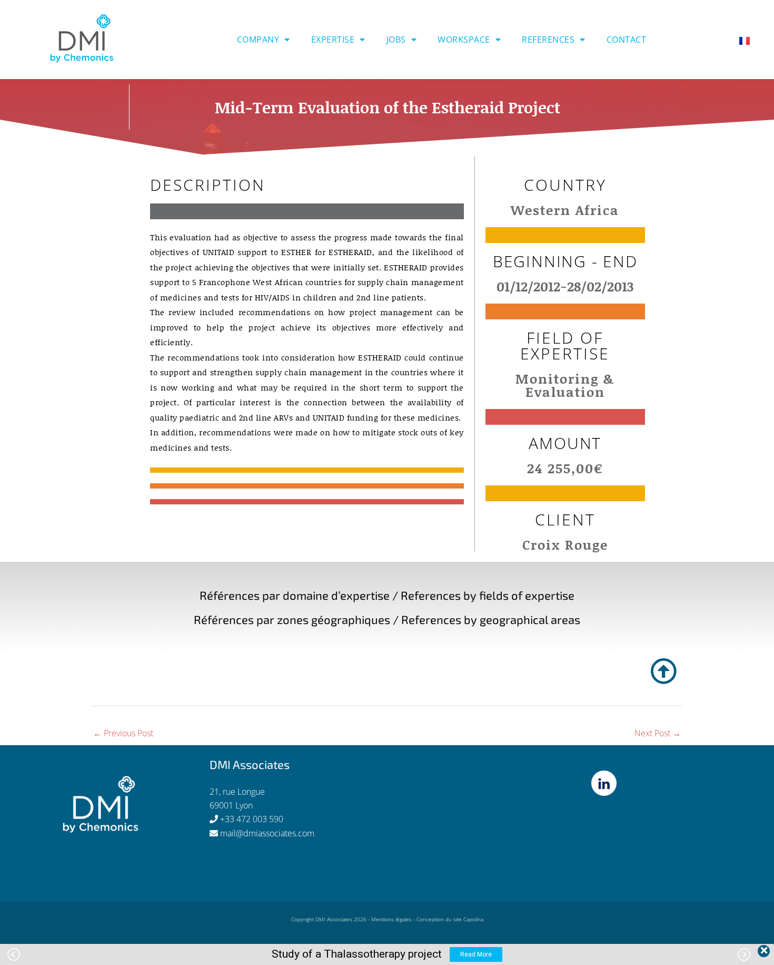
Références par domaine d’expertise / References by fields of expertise (387, 595)
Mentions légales (391, 919)
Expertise (333, 39)
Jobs (396, 39)
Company (258, 39)
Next (744, 954)
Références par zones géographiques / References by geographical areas (387, 619)
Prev (13, 954)
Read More (476, 954)
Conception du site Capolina (449, 919)
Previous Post (123, 733)
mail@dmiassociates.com (267, 833)
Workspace (464, 39)
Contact (627, 39)
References (548, 39)
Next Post (657, 733)
